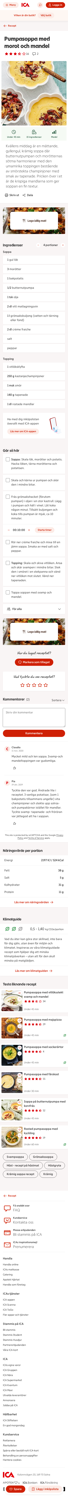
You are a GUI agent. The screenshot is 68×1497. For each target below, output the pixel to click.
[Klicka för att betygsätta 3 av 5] (34, 685)
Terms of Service (36, 838)
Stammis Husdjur (12, 1340)
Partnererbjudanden (14, 1345)
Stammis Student (12, 1334)
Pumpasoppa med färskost (41, 1074)
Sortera (56, 700)
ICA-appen (9, 1299)
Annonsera (9, 1400)
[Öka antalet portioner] (63, 245)
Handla (7, 1258)
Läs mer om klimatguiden (31, 971)
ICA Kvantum (10, 1385)
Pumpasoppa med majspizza (43, 1019)
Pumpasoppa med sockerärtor (43, 1047)
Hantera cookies (12, 1459)
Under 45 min (13, 137)
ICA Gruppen (10, 1370)
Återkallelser (10, 1445)
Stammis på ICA (13, 1324)
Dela (30, 195)
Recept (12, 25)
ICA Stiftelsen (10, 1420)
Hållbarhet (10, 1414)
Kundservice (11, 1434)
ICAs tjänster (11, 1293)
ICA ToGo (8, 1309)
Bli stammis (9, 1329)
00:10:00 (19, 530)
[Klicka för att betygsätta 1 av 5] (22, 685)
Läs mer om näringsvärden (31, 902)
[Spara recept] (19, 993)
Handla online (10, 1264)
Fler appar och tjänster (15, 1314)
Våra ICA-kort (10, 1350)
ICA (5, 1359)
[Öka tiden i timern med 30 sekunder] (29, 530)
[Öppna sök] (40, 5)
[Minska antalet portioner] (38, 245)
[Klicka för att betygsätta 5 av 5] (46, 685)
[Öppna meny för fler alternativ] (19, 999)
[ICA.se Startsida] (26, 5)
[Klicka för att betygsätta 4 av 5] (40, 685)
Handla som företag (14, 1284)
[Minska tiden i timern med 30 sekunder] (9, 530)
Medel (54, 137)
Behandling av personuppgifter (20, 1455)
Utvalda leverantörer (14, 1395)
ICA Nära (8, 1375)
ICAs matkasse (11, 1269)
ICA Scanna (9, 1304)
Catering (8, 1274)
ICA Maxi (8, 1390)
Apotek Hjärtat (11, 1279)
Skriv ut (14, 195)
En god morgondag (13, 1425)
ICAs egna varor (12, 1365)
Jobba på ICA (10, 1405)
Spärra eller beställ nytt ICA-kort (21, 1450)
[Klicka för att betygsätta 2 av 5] (28, 685)
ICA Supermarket (12, 1380)
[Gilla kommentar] (14, 768)
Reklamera (9, 1440)
